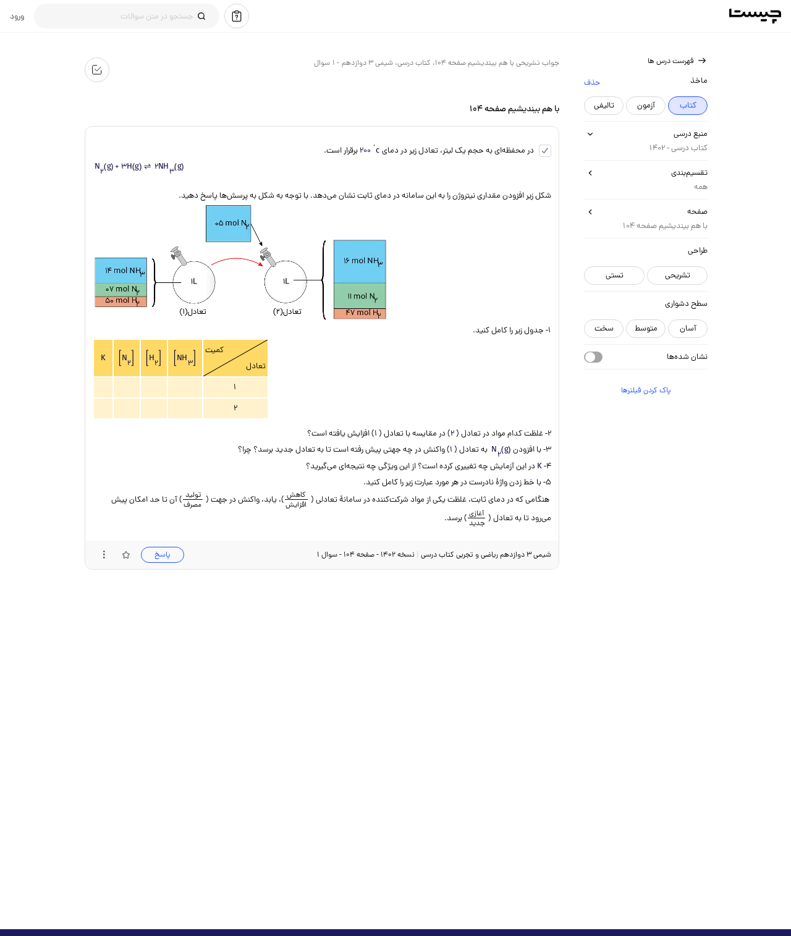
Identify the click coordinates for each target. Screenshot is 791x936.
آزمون (645, 105)
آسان (687, 328)
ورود (17, 16)
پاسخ (162, 554)
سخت (603, 328)
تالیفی (603, 105)
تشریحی (677, 275)
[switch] (592, 357)
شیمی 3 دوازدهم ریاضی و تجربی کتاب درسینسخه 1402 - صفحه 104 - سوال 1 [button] (433, 554)
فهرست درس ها (670, 61)
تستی (614, 275)
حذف (591, 82)
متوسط (645, 328)
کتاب (687, 105)
